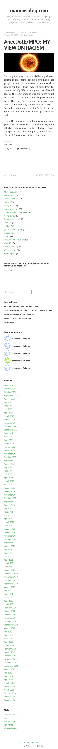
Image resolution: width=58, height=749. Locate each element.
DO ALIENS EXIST (44, 175)
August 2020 (9, 587)
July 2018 (8, 672)
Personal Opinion (31, 32)
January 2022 (9, 529)
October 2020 (10, 580)
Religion (26, 338)
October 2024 (10, 426)
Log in (6, 718)
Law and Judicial (11, 209)
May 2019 (8, 638)
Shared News (9, 233)
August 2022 (9, 505)
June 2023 (8, 471)
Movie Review (10, 216)
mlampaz (8, 32)
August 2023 (9, 464)
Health (7, 202)
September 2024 (11, 429)
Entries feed (9, 721)
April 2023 (8, 477)
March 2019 (9, 645)
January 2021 (9, 570)
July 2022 (8, 508)
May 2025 (8, 409)
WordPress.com (10, 728)
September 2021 (11, 542)
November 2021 (11, 536)
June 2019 (8, 635)
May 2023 (8, 474)
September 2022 (11, 501)
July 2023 (8, 467)
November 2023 (11, 453)
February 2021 (10, 566)
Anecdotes (18, 32)
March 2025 (9, 416)
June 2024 (8, 433)
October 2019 (10, 621)
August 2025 (9, 399)
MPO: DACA (11, 175)
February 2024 (10, 447)
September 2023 (11, 460)
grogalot (16, 360)
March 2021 (9, 563)
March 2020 (9, 604)
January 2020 (9, 611)
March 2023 (9, 481)
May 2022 (8, 515)
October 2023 (10, 457)
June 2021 (8, 553)
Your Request (10, 253)
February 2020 (10, 607)
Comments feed (11, 725)
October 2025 (10, 392)
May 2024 (8, 436)
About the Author (11, 192)
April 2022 (8, 518)
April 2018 (8, 679)
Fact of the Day (10, 198)
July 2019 (8, 631)
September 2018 (11, 666)
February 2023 (10, 484)
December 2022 (11, 491)
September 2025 (11, 395)
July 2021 (8, 549)
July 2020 (8, 590)
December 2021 (11, 532)
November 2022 (11, 495)
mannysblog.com (29, 10)
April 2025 (8, 412)
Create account (10, 714)
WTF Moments (10, 250)
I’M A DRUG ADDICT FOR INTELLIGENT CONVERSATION (28, 310)
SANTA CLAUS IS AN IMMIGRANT (18, 318)
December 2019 (11, 614)
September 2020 (11, 583)
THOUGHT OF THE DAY (14, 239)
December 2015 (11, 700)
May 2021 (8, 556)
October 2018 (10, 662)
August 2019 (9, 628)
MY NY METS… (10, 322)
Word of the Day (11, 246)
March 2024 (9, 443)
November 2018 (11, 659)
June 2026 (8, 385)
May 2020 (8, 597)
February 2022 (10, 525)
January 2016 (9, 696)
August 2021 (9, 546)
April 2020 (8, 601)
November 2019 (11, 618)
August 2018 (9, 669)
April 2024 (8, 440)
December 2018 (11, 655)
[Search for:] (18, 291)
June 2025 (8, 405)
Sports (7, 236)
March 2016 (9, 690)
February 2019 (10, 648)
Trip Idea (8, 270)
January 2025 (9, 419)
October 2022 (10, 498)
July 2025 (8, 402)
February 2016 (10, 693)
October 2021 (10, 539)
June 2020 (8, 594)
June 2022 (8, 512)
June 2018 (8, 676)
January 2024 (9, 450)
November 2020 (11, 577)
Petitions (8, 222)
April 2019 (8, 642)
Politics (7, 226)
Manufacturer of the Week (15, 212)
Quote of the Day (11, 229)
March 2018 (9, 683)
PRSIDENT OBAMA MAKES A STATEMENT (22, 306)
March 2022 (9, 522)
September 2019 (11, 624)
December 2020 (11, 573)
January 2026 (9, 388)
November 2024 (11, 423)
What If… (8, 243)
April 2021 (8, 560)
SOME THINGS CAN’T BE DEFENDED (19, 314)
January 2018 (9, 686)
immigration (9, 205)
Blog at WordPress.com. (29, 742)
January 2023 (9, 488)
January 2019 (9, 652)
